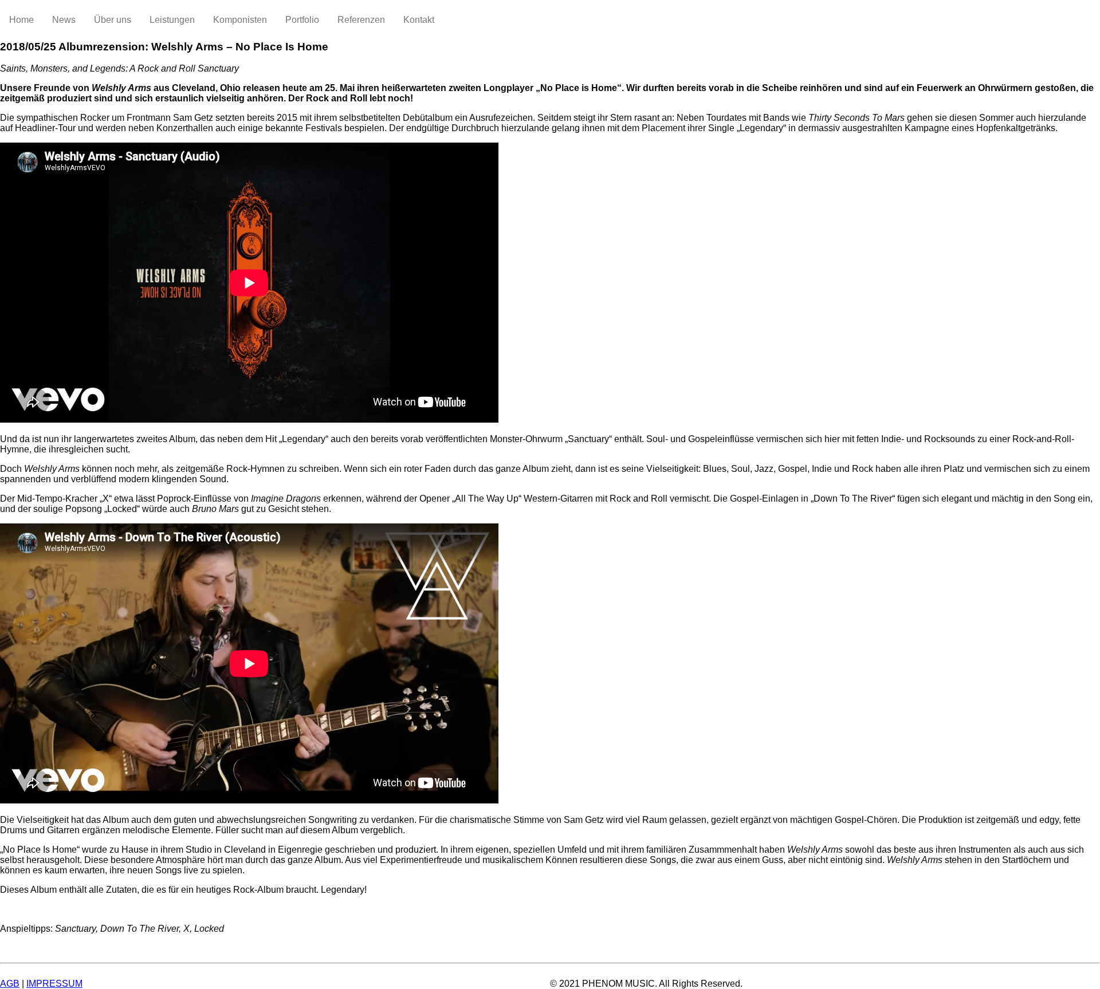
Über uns (112, 20)
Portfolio (302, 20)
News (64, 20)
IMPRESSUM (54, 983)
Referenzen (361, 20)
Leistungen (172, 20)
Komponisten (240, 20)
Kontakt (418, 20)
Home (21, 20)
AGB (9, 983)
